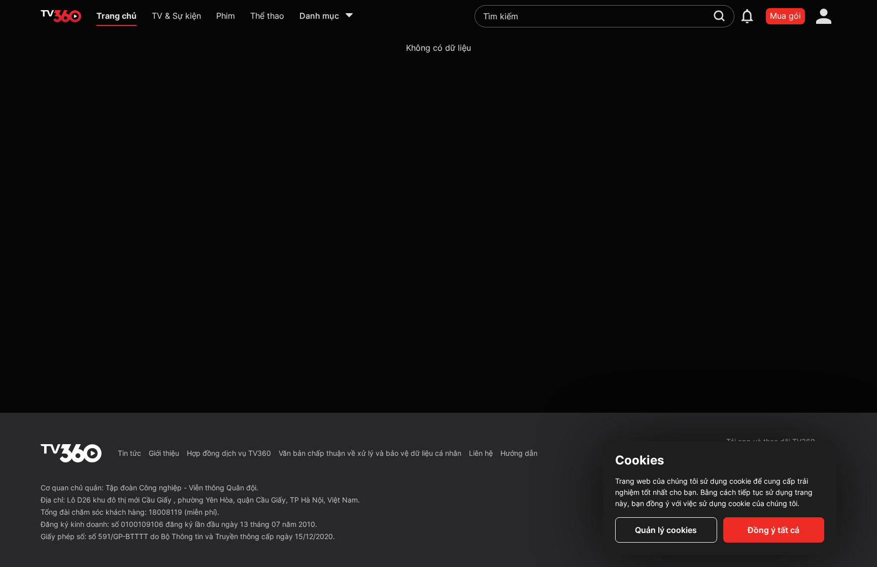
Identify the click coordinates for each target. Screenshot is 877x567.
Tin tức (129, 453)
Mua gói (785, 16)
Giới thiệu (164, 453)
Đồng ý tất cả (773, 530)
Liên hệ (481, 453)
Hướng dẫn (518, 453)
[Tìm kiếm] (719, 15)
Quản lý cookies (666, 530)
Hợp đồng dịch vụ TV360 (229, 453)
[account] (823, 16)
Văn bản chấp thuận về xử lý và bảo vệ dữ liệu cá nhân (370, 453)
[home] (61, 16)
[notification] (747, 16)
